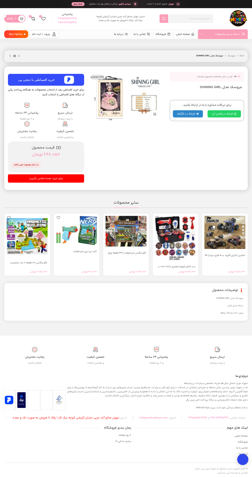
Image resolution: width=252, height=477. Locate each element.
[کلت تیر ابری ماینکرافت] (76, 230)
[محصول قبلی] (19, 56)
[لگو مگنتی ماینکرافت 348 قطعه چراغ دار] (126, 231)
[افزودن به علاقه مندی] (206, 217)
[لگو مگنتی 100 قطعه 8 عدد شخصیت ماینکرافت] (27, 236)
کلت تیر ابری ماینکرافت (85, 251)
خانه (242, 56)
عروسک (231, 56)
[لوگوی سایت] (238, 18)
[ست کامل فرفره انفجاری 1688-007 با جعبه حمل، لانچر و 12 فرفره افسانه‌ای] (175, 238)
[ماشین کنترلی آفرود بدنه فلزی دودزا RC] (225, 232)
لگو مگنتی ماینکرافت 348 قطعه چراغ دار (127, 254)
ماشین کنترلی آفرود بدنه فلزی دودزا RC (225, 255)
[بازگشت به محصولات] (14, 56)
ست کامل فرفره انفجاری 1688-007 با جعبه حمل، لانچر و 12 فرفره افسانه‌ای (177, 268)
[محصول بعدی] (10, 56)
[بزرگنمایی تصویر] (154, 114)
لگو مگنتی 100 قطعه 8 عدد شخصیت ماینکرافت (28, 264)
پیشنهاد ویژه (16, 34)
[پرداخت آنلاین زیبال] (21, 400)
